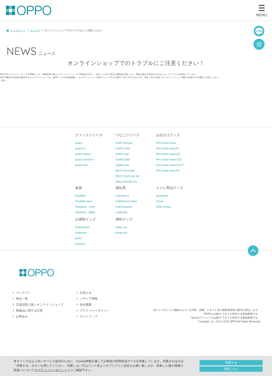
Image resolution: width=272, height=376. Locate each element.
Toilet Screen (163, 206)
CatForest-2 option (126, 201)
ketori (78, 238)
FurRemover (82, 227)
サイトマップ (89, 316)
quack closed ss (84, 159)
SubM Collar (123, 159)
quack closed (83, 154)
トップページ (18, 30)
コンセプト (23, 292)
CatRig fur (121, 212)
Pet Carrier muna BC (168, 170)
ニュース (35, 30)
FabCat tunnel (124, 206)
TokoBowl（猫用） (86, 212)
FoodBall (80, 195)
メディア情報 (89, 298)
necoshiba (162, 195)
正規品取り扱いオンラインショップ (40, 304)
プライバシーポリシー (52, 370)
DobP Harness (124, 143)
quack (78, 143)
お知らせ (86, 292)
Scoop (159, 201)
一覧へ (3, 80)
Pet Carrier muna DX (168, 154)
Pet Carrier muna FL (167, 148)
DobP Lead (122, 154)
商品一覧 (22, 298)
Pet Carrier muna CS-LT (170, 165)
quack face (81, 165)
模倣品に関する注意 (29, 310)
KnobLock (121, 232)
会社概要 (86, 304)
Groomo (80, 243)
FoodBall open (83, 201)
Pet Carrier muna (166, 143)
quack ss (80, 148)
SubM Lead (122, 165)
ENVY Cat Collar (125, 170)
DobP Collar (123, 148)
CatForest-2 (122, 195)
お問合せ (22, 316)
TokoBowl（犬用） (86, 206)
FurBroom (81, 232)
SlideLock (121, 227)
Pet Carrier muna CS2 (168, 159)
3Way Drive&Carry (126, 181)
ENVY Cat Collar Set (127, 176)
